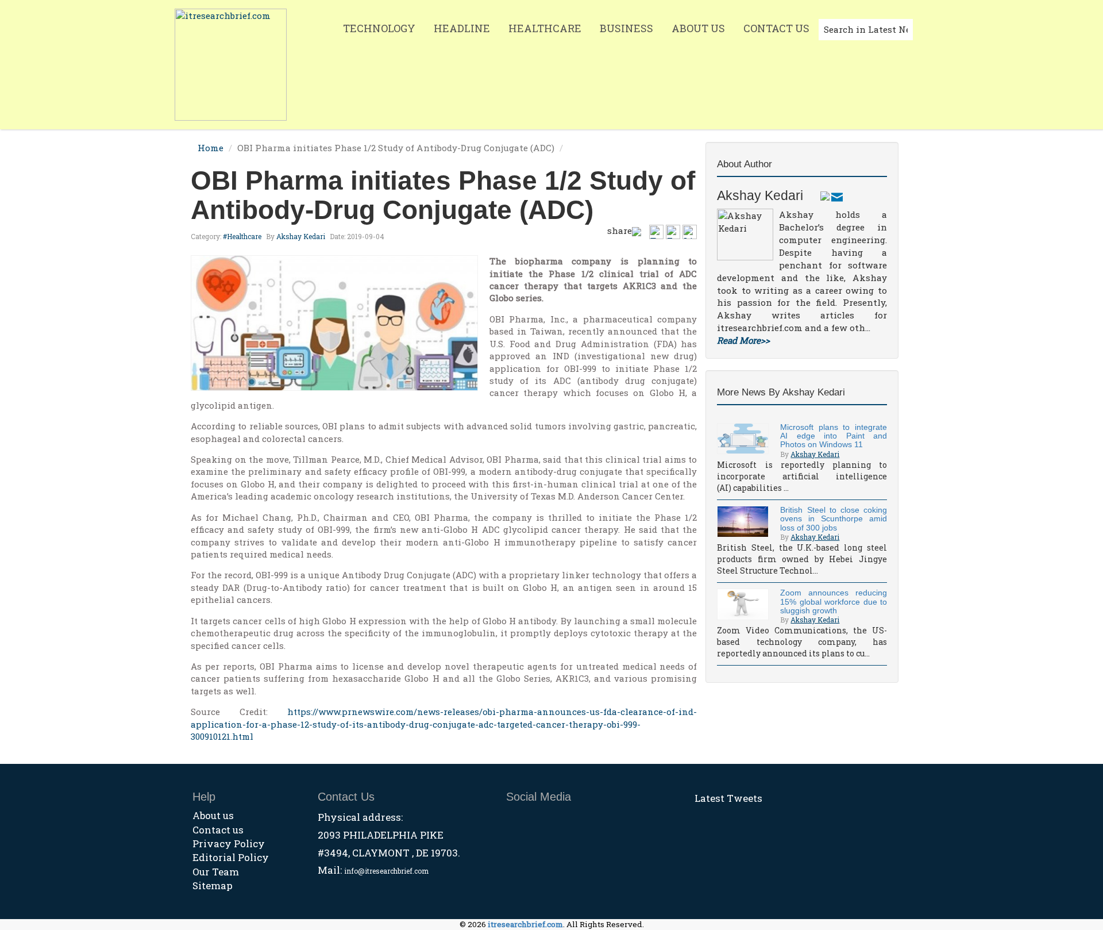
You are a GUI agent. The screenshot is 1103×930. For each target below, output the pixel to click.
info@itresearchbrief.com (386, 870)
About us (213, 815)
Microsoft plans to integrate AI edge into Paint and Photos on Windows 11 (833, 435)
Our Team (215, 871)
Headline (462, 28)
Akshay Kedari (300, 236)
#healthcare (242, 236)
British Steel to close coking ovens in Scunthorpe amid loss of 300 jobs (833, 518)
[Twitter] (825, 195)
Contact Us (776, 28)
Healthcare (544, 28)
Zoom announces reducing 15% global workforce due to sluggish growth (833, 601)
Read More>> (743, 340)
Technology (379, 28)
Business (626, 28)
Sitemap (212, 885)
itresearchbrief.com (525, 924)
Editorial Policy (230, 857)
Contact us (218, 829)
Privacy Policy (228, 843)
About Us (698, 28)
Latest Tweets (728, 798)
